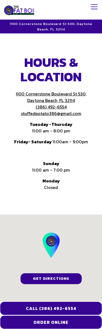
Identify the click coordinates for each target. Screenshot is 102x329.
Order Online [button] (51, 322)
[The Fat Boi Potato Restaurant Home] (23, 9)
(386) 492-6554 (51, 107)
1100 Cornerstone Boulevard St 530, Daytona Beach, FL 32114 (51, 97)
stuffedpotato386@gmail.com (51, 113)
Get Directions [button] (51, 278)
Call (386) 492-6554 (51, 308)
